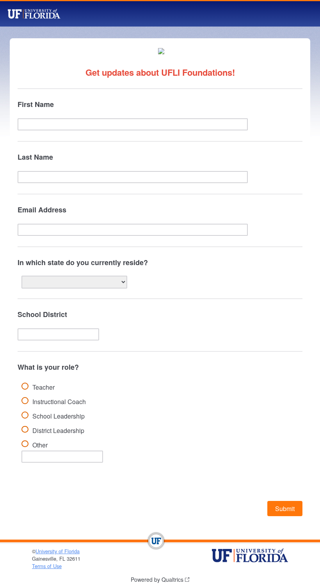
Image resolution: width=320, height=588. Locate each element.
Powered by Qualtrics (157, 579)
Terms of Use (47, 566)
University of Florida (58, 551)
